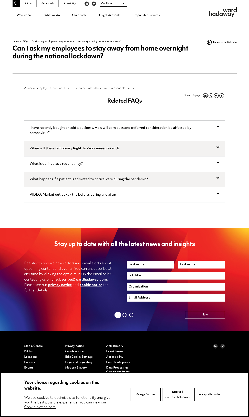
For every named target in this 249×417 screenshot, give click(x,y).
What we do (52, 15)
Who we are (24, 15)
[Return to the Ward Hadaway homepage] (223, 12)
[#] (16, 3)
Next (205, 315)
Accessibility (70, 3)
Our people (79, 15)
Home (16, 41)
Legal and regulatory (79, 362)
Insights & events (109, 15)
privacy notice (60, 285)
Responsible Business (146, 15)
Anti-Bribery (114, 346)
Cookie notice (74, 351)
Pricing (28, 351)
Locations (30, 357)
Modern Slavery (76, 368)
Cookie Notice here (40, 407)
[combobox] (113, 4)
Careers (29, 362)
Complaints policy (118, 362)
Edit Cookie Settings (79, 357)
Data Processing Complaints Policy (118, 370)
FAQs (25, 41)
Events (29, 368)
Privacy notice (74, 346)
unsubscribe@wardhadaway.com (79, 279)
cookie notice (91, 285)
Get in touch (48, 3)
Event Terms (114, 351)
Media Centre (33, 346)
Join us (28, 3)
